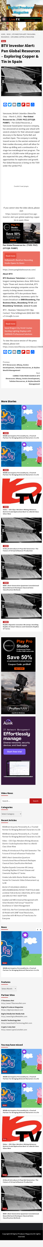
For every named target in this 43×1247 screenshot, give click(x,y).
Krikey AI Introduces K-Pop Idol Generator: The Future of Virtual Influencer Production (20, 550)
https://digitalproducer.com (12, 1010)
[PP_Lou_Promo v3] (21, 232)
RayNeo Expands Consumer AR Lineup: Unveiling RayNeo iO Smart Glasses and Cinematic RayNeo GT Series (21, 627)
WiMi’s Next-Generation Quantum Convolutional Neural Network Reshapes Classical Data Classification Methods (21, 588)
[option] (21, 954)
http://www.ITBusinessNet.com (13, 1003)
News (3, 41)
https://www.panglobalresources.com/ (19, 269)
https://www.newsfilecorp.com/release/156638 (23, 346)
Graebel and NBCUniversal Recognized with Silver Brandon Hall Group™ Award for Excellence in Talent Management (20, 903)
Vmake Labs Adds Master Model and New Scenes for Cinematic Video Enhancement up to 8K (20, 880)
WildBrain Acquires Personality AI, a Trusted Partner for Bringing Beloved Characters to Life (21, 437)
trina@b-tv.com (12, 316)
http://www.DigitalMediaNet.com (14, 1016)
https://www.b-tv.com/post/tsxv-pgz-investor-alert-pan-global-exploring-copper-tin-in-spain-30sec (21, 217)
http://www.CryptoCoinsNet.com (14, 1029)
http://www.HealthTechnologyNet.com (16, 1023)
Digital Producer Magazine (21, 9)
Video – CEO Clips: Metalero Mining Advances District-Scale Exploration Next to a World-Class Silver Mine (21, 512)
